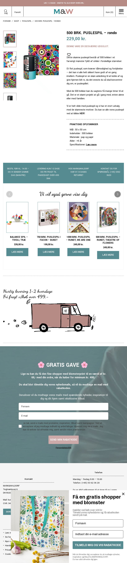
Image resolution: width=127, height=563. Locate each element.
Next (56, 62)
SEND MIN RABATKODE (63, 439)
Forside (7, 21)
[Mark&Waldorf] (63, 11)
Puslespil (26, 21)
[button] (68, 53)
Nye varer (9, 541)
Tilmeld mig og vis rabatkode (98, 545)
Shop (16, 21)
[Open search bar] (5, 10)
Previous (26, 62)
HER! (82, 113)
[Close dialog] (123, 493)
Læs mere (91, 144)
